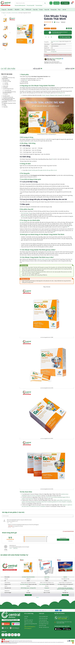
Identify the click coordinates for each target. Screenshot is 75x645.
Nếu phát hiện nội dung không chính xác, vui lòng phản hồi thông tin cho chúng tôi (58, 55)
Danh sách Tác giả (42, 625)
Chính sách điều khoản (43, 616)
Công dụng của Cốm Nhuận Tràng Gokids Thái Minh (8, 78)
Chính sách (41, 613)
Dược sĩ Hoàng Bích (57, 58)
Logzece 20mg (46, 576)
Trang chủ (4, 9)
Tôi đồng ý (56, 610)
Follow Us (4, 631)
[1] (67, 226)
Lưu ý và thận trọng (7, 90)
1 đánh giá (57, 22)
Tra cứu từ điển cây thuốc (20, 5)
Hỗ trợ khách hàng (28, 613)
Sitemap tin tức (46, 627)
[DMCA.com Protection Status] (72, 641)
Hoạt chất (46, 9)
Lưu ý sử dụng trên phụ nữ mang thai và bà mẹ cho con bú (9, 92)
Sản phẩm (10, 9)
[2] (68, 226)
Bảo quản (6, 94)
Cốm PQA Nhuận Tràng (26, 213)
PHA (53, 159)
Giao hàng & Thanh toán (43, 623)
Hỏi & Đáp (37, 69)
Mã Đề (25, 80)
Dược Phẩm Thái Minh (55, 41)
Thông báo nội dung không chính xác (30, 624)
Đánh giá (70, 69)
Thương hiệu (54, 9)
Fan (6, 628)
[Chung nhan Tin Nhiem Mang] (68, 641)
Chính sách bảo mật (50, 610)
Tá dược (41, 9)
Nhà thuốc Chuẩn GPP (28, 620)
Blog (59, 9)
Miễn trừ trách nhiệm (28, 621)
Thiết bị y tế (28, 9)
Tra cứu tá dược (39, 5)
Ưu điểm (5, 105)
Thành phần (5, 76)
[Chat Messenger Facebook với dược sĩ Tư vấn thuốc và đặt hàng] (49, 33)
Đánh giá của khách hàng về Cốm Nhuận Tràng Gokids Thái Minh (8, 99)
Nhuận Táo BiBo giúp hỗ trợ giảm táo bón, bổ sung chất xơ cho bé (42, 170)
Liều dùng (6, 83)
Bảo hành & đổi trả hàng (43, 621)
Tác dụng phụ (5, 87)
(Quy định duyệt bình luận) (69, 531)
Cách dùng (6, 84)
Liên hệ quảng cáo (27, 628)
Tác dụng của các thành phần (8, 97)
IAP (58, 584)
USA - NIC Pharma (42, 584)
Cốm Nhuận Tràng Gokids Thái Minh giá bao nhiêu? (9, 101)
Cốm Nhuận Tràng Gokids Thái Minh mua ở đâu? (9, 104)
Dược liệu (35, 9)
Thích (8, 522)
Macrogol (22, 222)
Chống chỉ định (5, 86)
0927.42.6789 (62, 618)
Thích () (9, 527)
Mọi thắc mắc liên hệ (59, 613)
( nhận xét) (10, 541)
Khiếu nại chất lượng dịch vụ (29, 626)
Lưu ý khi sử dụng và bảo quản (8, 88)
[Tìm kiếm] (45, 3)
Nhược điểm (5, 106)
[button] (37, 597)
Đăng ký (66, 3)
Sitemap (40, 627)
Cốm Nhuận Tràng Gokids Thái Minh (28, 576)
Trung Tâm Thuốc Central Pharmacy (44, 259)
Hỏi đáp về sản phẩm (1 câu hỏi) (13, 512)
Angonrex (65, 576)
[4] (54, 231)
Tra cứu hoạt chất (30, 5)
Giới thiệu (26, 616)
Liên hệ (64, 9)
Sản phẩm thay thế (6, 95)
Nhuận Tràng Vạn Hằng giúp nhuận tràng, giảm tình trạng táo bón (56, 95)
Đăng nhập (56, 3)
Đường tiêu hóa (61, 92)
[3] (53, 231)
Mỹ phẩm (17, 9)
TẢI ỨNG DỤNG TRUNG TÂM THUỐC (62, 626)
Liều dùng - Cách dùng (7, 81)
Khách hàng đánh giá (9, 533)
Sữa (22, 9)
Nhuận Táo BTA (24, 216)
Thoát (60, 610)
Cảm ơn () (15, 548)
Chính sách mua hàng (43, 618)
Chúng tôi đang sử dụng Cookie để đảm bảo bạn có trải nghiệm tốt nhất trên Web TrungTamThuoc (33, 610)
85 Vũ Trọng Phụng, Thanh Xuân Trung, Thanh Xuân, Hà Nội (64, 622)
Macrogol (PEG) (53, 51)
